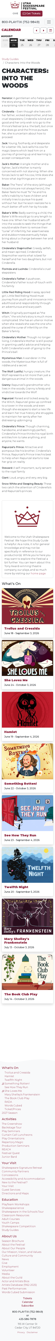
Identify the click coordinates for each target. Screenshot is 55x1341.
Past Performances (14, 1288)
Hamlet (10, 732)
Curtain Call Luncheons (17, 1134)
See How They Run (20, 835)
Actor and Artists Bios (15, 1281)
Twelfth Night (16, 887)
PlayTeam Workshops (15, 1204)
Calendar (11, 30)
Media (6, 1274)
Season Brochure (13, 1241)
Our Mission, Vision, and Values (21, 1252)
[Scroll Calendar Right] (43, 30)
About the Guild (12, 1277)
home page (38, 573)
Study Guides (10, 59)
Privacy (21, 1332)
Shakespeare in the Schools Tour (23, 1211)
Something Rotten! (20, 783)
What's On (11, 583)
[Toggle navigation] (49, 22)
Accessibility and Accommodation (23, 1178)
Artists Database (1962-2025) (19, 1284)
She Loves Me (16, 680)
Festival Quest (11, 1153)
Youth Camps (10, 1222)
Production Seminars (15, 1145)
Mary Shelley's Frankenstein (16, 940)
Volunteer (8, 1270)
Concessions (10, 1175)
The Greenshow (12, 1123)
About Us (9, 1236)
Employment (10, 1266)
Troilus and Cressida (22, 628)
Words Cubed (13, 1105)
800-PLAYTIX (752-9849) (21, 22)
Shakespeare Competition (19, 1226)
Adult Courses (11, 1219)
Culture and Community (17, 1255)
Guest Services (11, 1189)
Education (10, 1199)
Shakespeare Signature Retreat (22, 1167)
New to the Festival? (15, 1182)
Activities (9, 1119)
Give (15, 13)
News (5, 1259)
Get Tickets (33, 13)
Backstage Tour (12, 1127)
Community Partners (15, 1171)
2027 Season (10, 1112)
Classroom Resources (15, 1215)
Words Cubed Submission (18, 1292)
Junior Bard (9, 1156)
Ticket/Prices (13, 1109)
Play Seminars (11, 1131)
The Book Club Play (20, 994)
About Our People (13, 1248)
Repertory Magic (12, 1142)
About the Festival (13, 1244)
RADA (8, 1101)
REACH (6, 1149)
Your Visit (9, 1163)
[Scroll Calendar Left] (36, 30)
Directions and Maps (15, 1193)
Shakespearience (13, 1208)
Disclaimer (32, 1332)
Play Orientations (13, 1138)
